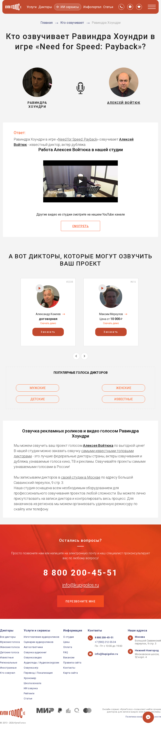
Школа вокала (32, 683)
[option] (48, 312)
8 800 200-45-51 (80, 573)
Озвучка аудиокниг (35, 652)
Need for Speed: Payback (77, 139)
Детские (37, 399)
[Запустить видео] (80, 181)
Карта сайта (70, 672)
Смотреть (80, 226)
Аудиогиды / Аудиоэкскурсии (41, 662)
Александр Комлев (48, 314)
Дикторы (45, 7)
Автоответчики (33, 647)
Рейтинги (29, 693)
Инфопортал (92, 7)
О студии (68, 636)
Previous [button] (76, 356)
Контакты (69, 667)
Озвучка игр (31, 667)
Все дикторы (8, 636)
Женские (123, 388)
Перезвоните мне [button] (80, 601)
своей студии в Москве (80, 477)
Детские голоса (9, 652)
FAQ (65, 652)
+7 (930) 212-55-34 (105, 641)
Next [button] (84, 356)
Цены (66, 641)
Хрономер (30, 678)
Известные (123, 399)
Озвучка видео (33, 657)
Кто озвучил (7, 672)
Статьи (108, 7)
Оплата (67, 647)
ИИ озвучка (31, 688)
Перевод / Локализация (38, 672)
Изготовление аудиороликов (41, 636)
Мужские (38, 388)
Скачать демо (48, 323)
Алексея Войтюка (98, 445)
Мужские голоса (10, 641)
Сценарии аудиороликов (38, 641)
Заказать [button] (48, 332)
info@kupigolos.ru (80, 585)
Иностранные (8, 667)
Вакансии (68, 657)
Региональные (8, 662)
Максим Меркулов (111, 314)
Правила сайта (72, 662)
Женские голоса (10, 647)
